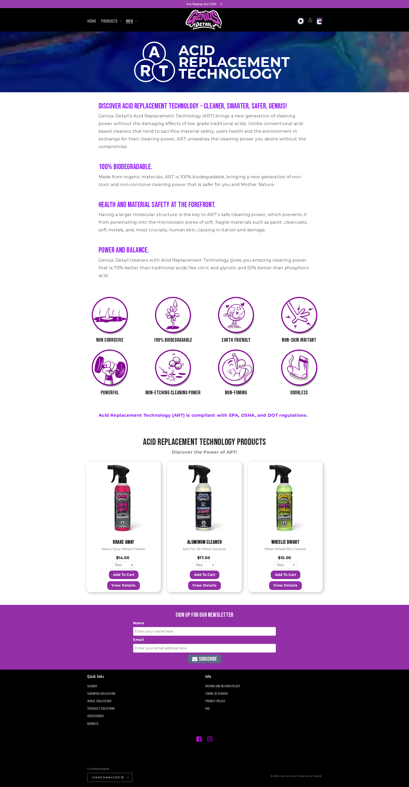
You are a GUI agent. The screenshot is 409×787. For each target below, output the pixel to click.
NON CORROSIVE (110, 340)
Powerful (110, 392)
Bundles (92, 723)
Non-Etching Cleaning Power (173, 392)
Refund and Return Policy (222, 686)
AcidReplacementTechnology (234, 61)
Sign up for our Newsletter (204, 614)
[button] (111, 21)
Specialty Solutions (101, 708)
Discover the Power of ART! (204, 452)
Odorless (299, 392)
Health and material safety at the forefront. (159, 204)
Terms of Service (216, 693)
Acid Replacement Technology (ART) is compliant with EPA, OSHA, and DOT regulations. (203, 415)
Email (138, 640)
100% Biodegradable (173, 340)
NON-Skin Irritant (299, 340)
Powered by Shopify (310, 776)
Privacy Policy (215, 701)
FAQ (207, 708)
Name (138, 623)
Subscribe (208, 659)
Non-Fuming (236, 392)
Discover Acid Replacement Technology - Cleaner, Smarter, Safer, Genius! (193, 106)
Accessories (95, 715)
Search (92, 686)
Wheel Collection (99, 701)
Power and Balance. (124, 250)
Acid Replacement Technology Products (204, 442)
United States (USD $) (108, 777)
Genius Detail (289, 776)
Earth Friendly (236, 340)
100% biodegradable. (125, 167)
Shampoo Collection (101, 693)
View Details (123, 585)
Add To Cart (123, 575)
